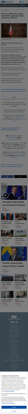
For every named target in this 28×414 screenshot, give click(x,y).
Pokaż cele (14, 411)
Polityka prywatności (9, 391)
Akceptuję (14, 407)
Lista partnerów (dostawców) (8, 403)
